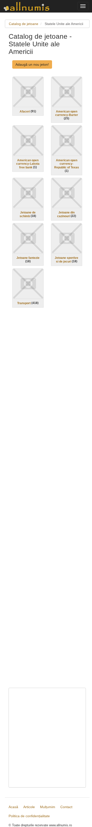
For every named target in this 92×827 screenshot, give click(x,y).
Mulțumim (47, 807)
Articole (29, 807)
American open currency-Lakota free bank (27, 163)
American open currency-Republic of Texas (66, 163)
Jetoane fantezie (27, 258)
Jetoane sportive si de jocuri (66, 259)
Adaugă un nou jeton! (32, 64)
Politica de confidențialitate (29, 816)
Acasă (13, 807)
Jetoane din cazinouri (66, 214)
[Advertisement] (47, 501)
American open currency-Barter (66, 113)
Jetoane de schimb (28, 214)
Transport (24, 303)
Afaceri (25, 111)
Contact (66, 807)
